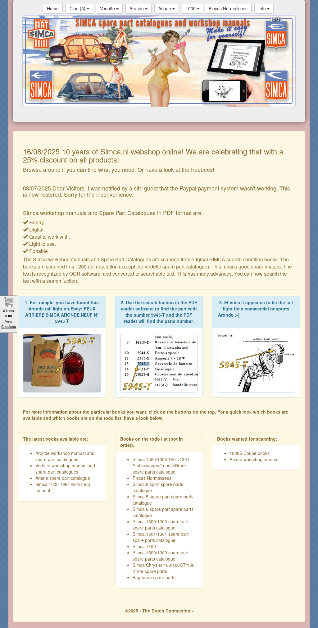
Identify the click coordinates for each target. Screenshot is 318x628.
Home (53, 8)
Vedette (108, 8)
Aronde (137, 8)
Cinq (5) (78, 8)
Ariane (165, 8)
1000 (191, 8)
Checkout (8, 326)
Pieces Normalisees (228, 8)
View (8, 321)
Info (262, 8)
